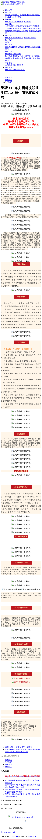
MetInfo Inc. (32, 836)
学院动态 (8, 82)
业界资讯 (8, 764)
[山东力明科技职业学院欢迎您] (21, 3)
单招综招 (8, 767)
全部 (7, 22)
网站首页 (8, 10)
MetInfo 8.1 (13, 836)
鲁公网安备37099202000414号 (22, 817)
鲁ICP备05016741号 (8, 832)
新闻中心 (8, 80)
